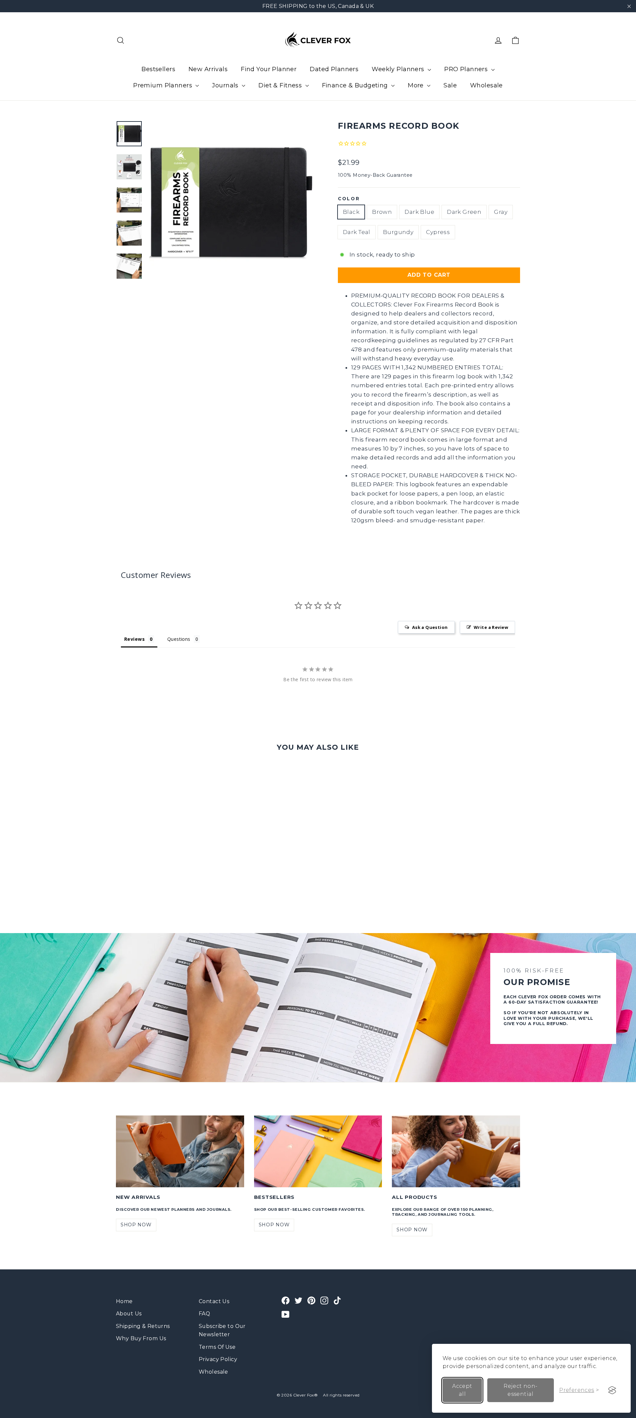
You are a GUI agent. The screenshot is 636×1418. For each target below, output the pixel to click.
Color (349, 198)
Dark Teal (356, 232)
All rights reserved (341, 1395)
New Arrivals (208, 69)
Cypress (438, 232)
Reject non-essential (520, 1390)
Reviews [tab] (134, 639)
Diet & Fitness (280, 85)
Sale (450, 85)
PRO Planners (467, 69)
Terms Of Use (217, 1347)
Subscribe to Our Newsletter (222, 1330)
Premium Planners (163, 85)
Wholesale (486, 85)
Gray (500, 212)
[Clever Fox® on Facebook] (286, 1300)
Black (351, 212)
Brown (382, 212)
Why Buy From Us (141, 1338)
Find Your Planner (268, 69)
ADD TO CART (428, 275)
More (416, 85)
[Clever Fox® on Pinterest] (311, 1300)
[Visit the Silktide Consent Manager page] (612, 1390)
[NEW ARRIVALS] (180, 1151)
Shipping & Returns (143, 1326)
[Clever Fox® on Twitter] (298, 1300)
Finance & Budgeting (356, 85)
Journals (226, 85)
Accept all (462, 1390)
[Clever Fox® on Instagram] (324, 1300)
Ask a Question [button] (430, 627)
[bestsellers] (318, 1151)
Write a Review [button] (491, 627)
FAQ (204, 1313)
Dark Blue (419, 212)
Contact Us (214, 1301)
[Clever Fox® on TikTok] (337, 1300)
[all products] (456, 1151)
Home (124, 1301)
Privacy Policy (218, 1359)
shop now (136, 1225)
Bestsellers (158, 69)
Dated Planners (334, 69)
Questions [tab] (178, 639)
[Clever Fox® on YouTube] (286, 1314)
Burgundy (398, 232)
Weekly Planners (399, 69)
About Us (128, 1313)
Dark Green (464, 212)
